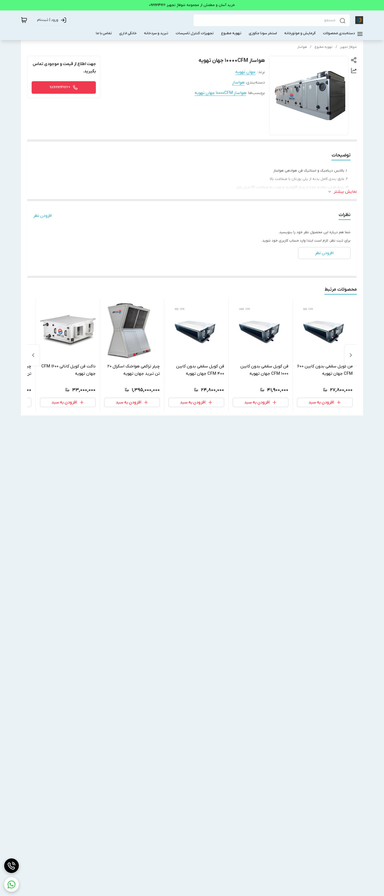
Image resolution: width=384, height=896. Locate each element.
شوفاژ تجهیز (348, 47)
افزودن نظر (42, 215)
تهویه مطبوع (324, 47)
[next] (33, 355)
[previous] (351, 355)
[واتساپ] (11, 884)
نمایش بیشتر (345, 191)
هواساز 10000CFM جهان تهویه (220, 93)
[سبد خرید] (24, 20)
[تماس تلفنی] (11, 865)
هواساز (302, 47)
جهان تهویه (245, 72)
